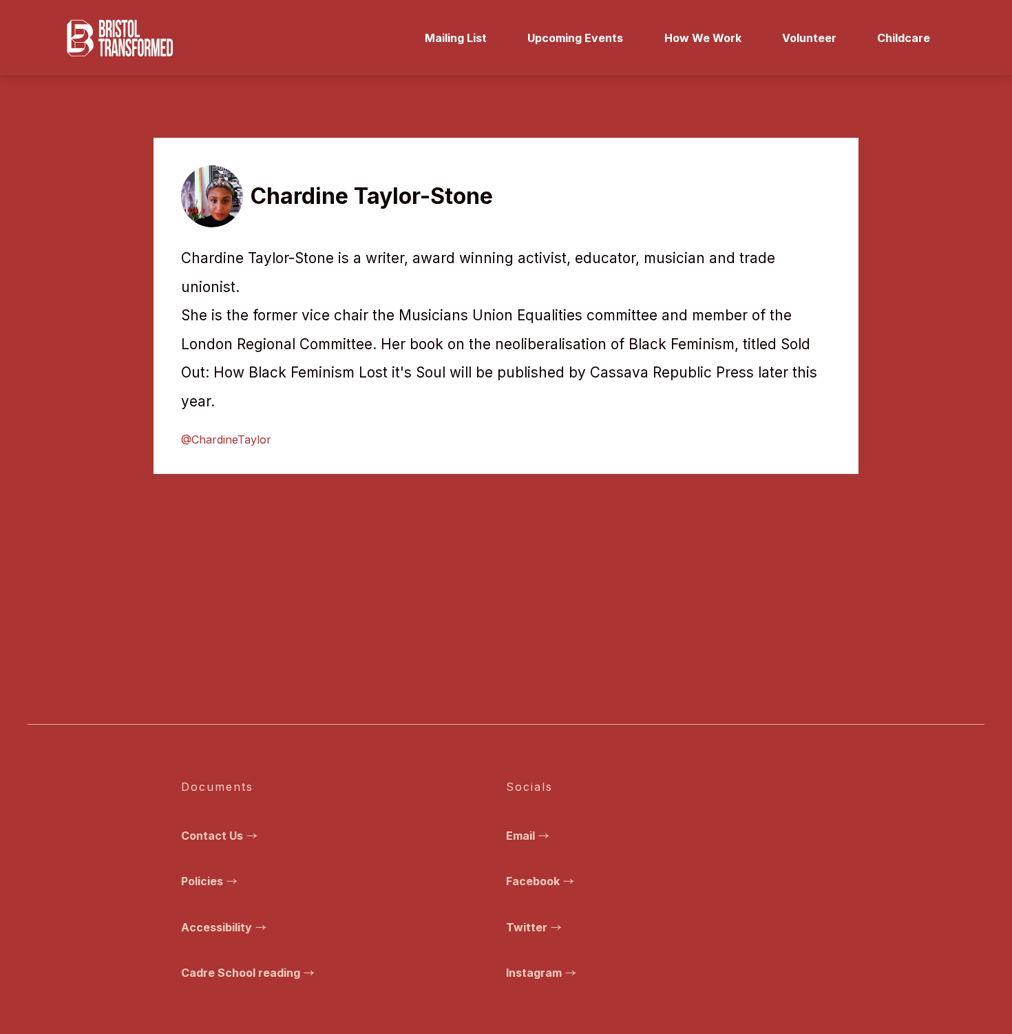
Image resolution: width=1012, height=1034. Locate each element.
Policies (202, 881)
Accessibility (216, 927)
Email (520, 835)
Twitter (526, 927)
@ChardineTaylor (226, 439)
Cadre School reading (240, 973)
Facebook (533, 881)
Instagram (534, 973)
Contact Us (212, 835)
